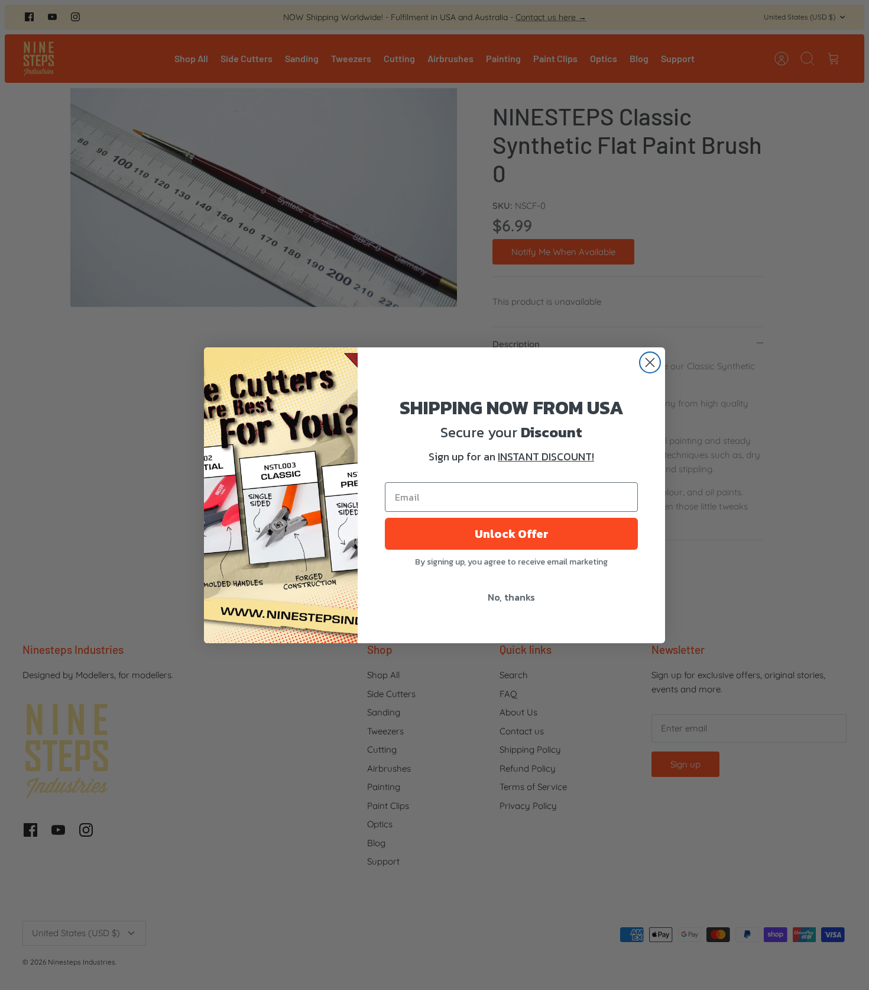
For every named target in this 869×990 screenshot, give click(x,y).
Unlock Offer (512, 534)
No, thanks (511, 597)
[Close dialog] (650, 362)
